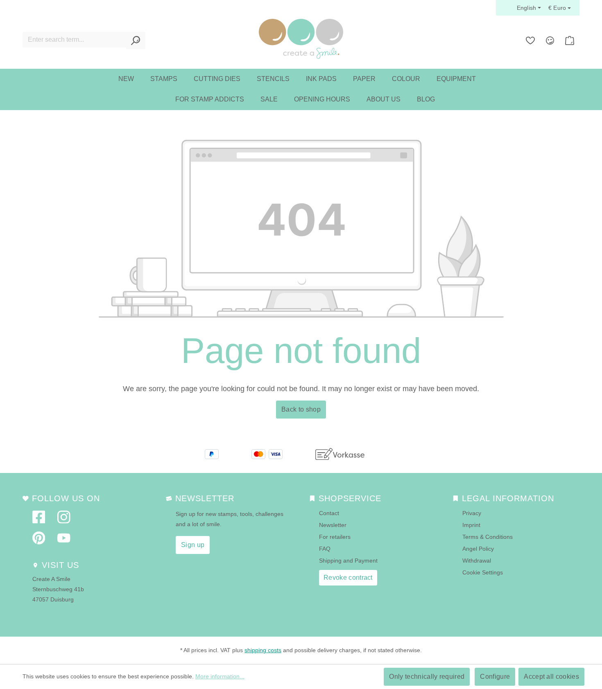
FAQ (324, 548)
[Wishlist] (530, 40)
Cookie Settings (482, 572)
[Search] (135, 40)
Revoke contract (348, 577)
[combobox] (75, 39)
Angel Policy (478, 548)
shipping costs (262, 650)
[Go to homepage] (301, 39)
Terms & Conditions (487, 537)
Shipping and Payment (348, 560)
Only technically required (426, 676)
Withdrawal (476, 560)
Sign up (192, 544)
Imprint (471, 525)
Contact (329, 513)
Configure (495, 676)
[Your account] (550, 40)
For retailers (335, 537)
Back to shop (301, 409)
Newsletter (332, 525)
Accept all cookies (551, 676)
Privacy (471, 513)
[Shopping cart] (569, 40)
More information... (219, 676)
